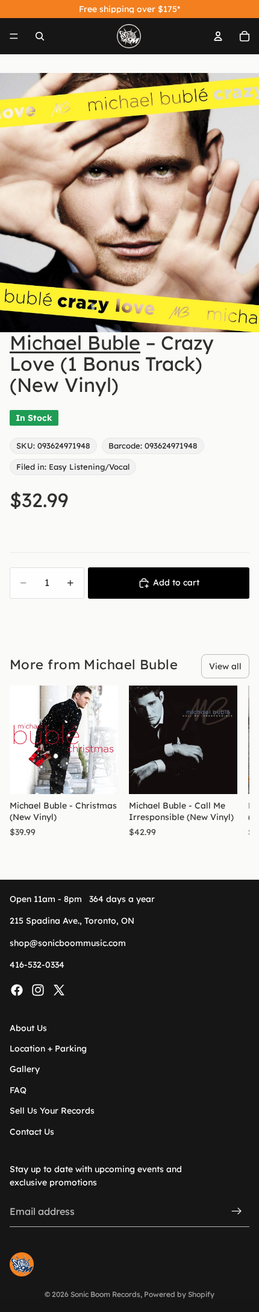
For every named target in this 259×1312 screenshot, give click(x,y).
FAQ (18, 1090)
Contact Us (32, 1131)
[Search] (40, 36)
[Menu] (14, 36)
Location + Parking (48, 1048)
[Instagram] (38, 989)
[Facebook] (17, 989)
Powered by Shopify (179, 1294)
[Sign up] (236, 1211)
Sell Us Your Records (52, 1110)
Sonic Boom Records (105, 1294)
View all (225, 666)
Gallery (25, 1069)
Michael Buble (75, 342)
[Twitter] (59, 989)
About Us (28, 1027)
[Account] (218, 36)
